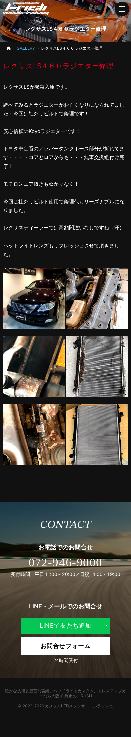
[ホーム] (9, 48)
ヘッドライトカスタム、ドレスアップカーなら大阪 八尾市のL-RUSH (82, 693)
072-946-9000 (66, 562)
